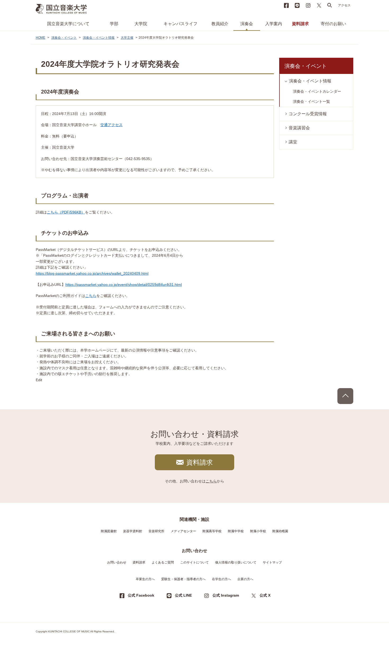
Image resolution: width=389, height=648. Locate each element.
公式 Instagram (225, 595)
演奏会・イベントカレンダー (317, 91)
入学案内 (273, 23)
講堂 (293, 142)
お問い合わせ (116, 562)
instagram (308, 5)
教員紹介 (219, 23)
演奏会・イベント (64, 37)
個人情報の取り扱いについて (235, 562)
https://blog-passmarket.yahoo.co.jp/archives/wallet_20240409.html (92, 273)
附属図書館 (109, 531)
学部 (114, 23)
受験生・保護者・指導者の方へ (183, 579)
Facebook (286, 5)
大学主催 (127, 37)
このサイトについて (194, 562)
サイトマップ (272, 562)
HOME (40, 37)
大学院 (140, 23)
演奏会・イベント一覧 (311, 101)
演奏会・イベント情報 (99, 37)
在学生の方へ (221, 579)
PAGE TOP (345, 396)
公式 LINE (183, 595)
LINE (297, 5)
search (329, 5)
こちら (90, 296)
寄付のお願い (333, 23)
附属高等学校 (211, 531)
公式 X (265, 595)
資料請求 (300, 23)
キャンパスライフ (180, 23)
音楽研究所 (156, 531)
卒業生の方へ (145, 579)
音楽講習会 (299, 128)
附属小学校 (258, 531)
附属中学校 (236, 531)
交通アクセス (111, 125)
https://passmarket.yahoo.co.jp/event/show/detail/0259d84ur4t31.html (123, 284)
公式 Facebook (141, 595)
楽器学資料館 (132, 531)
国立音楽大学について (68, 23)
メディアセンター (183, 531)
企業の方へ (245, 579)
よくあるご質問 (163, 562)
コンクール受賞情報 (308, 114)
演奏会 (246, 23)
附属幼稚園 (280, 531)
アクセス (344, 5)
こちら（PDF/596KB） (66, 212)
